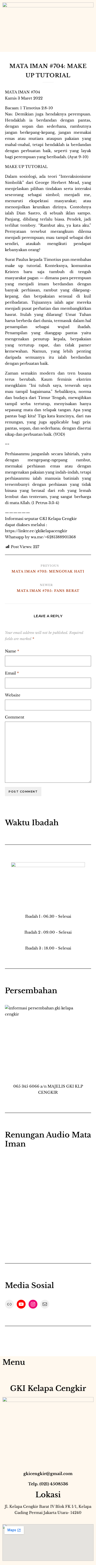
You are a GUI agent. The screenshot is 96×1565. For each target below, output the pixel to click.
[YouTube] (21, 1304)
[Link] (9, 1304)
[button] (6, 46)
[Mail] (44, 1304)
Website (12, 695)
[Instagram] (33, 1304)
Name (12, 651)
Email (12, 673)
